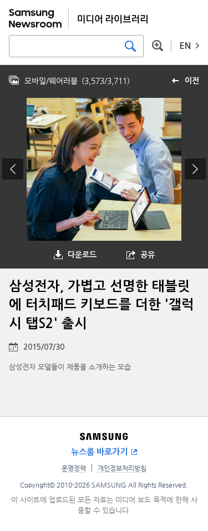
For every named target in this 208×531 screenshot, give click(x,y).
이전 (192, 81)
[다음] (195, 169)
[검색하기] (130, 46)
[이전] (12, 169)
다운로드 (82, 255)
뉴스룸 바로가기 (99, 452)
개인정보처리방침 (122, 468)
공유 (147, 255)
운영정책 (74, 468)
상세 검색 (157, 45)
